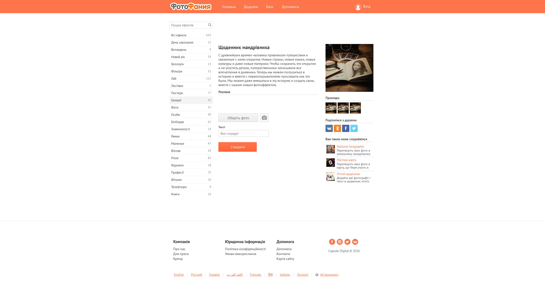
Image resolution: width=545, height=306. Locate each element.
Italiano (285, 275)
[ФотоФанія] (191, 6)
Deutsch (302, 275)
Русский (196, 275)
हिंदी (270, 275)
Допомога (290, 6)
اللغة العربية (235, 275)
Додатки (251, 6)
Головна (229, 6)
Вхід (366, 6)
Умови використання (240, 254)
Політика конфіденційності (245, 249)
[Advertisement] (295, 31)
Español (214, 275)
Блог (270, 6)
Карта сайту (285, 258)
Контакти (283, 254)
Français (255, 275)
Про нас (179, 249)
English (179, 275)
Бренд (178, 258)
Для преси (181, 254)
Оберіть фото (238, 117)
